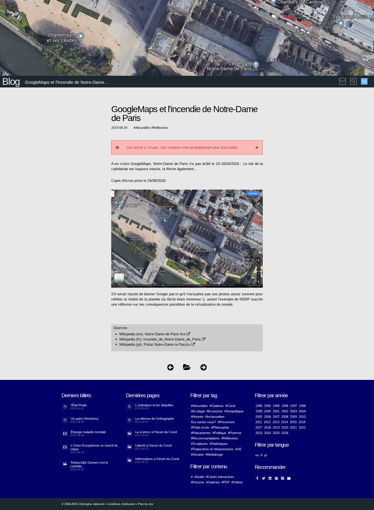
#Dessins (197, 482)
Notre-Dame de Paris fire (165, 334)
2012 (267, 422)
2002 (284, 411)
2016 (301, 422)
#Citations (217, 406)
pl (265, 455)
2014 (284, 422)
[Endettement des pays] (170, 368)
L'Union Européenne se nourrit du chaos (94, 447)
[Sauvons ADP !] (203, 368)
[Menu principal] (364, 81)
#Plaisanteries (201, 433)
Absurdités (142, 127)
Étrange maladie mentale (88, 432)
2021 (293, 427)
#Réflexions (229, 438)
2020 (284, 427)
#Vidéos (237, 482)
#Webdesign (214, 454)
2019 (276, 427)
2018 (267, 427)
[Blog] (187, 368)
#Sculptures (199, 443)
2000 (267, 411)
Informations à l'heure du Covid (157, 459)
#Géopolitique (233, 411)
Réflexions (160, 127)
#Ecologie (198, 411)
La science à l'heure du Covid (156, 432)
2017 (258, 427)
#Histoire (197, 416)
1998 (302, 406)
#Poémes (235, 433)
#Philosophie (220, 427)
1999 (258, 411)
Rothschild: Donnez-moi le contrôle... (89, 464)
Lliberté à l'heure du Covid (153, 445)
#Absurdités (199, 406)
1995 (276, 406)
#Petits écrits (200, 427)
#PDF (225, 482)
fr (262, 455)
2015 (293, 422)
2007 (276, 416)
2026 (284, 433)
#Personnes (226, 422)
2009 (293, 416)
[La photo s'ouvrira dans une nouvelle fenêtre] (187, 192)
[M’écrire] (342, 78)
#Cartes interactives (220, 477)
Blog (11, 81)
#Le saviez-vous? (203, 422)
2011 (258, 422)
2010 (302, 416)
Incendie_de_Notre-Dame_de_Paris (172, 339)
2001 (276, 411)
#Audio (199, 477)
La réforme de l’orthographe (154, 418)
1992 (267, 406)
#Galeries (213, 482)
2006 (267, 416)
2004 (302, 411)
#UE (238, 449)
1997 (293, 406)
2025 (276, 433)
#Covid (230, 406)
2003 (293, 411)
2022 (302, 427)
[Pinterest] (282, 477)
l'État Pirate (79, 405)
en (257, 455)
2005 (258, 416)
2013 (275, 422)
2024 (267, 433)
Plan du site (145, 504)
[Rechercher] (353, 78)
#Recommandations (205, 438)
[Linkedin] (270, 477)
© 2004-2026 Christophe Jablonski (83, 504)
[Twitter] (263, 477)
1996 (284, 406)
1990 (258, 406)
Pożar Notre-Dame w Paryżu (167, 344)
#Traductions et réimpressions (212, 449)
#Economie (214, 411)
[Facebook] (257, 477)
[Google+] (276, 477)
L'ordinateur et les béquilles (154, 405)
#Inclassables (215, 416)
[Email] (289, 477)
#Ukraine (197, 454)
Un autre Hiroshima (84, 418)
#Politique (219, 433)
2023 (258, 433)
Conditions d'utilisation (121, 504)
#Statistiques (219, 443)
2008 (284, 416)
